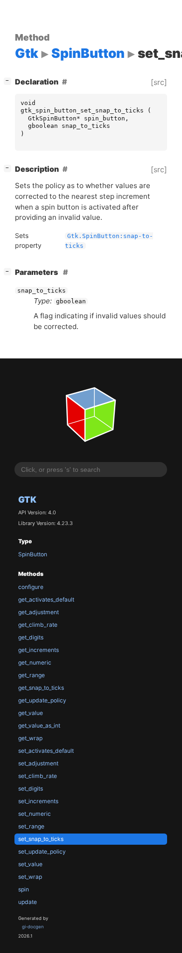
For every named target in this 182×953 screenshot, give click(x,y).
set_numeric (34, 813)
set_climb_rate (37, 775)
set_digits (30, 788)
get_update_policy (42, 700)
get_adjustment (38, 612)
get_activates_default (46, 599)
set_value (30, 864)
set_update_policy (42, 851)
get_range (31, 675)
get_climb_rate (37, 624)
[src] (159, 82)
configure (30, 586)
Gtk (27, 499)
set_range (31, 826)
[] (9, 80)
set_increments (38, 801)
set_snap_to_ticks (40, 838)
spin (23, 889)
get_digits (30, 637)
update (27, 901)
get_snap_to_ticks (41, 687)
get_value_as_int (39, 725)
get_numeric (34, 662)
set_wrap (30, 876)
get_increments (38, 649)
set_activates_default (46, 750)
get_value (30, 712)
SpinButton (32, 554)
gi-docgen (33, 926)
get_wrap (30, 738)
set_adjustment (38, 763)
